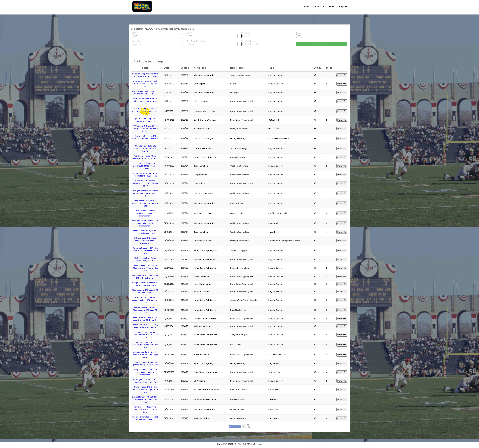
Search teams (137, 41)
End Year (190, 33)
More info (341, 75)
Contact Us (319, 6)
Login (331, 6)
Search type (246, 33)
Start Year (136, 33)
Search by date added (196, 41)
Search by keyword (249, 41)
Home (306, 6)
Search (322, 44)
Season (299, 33)
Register (343, 6)
